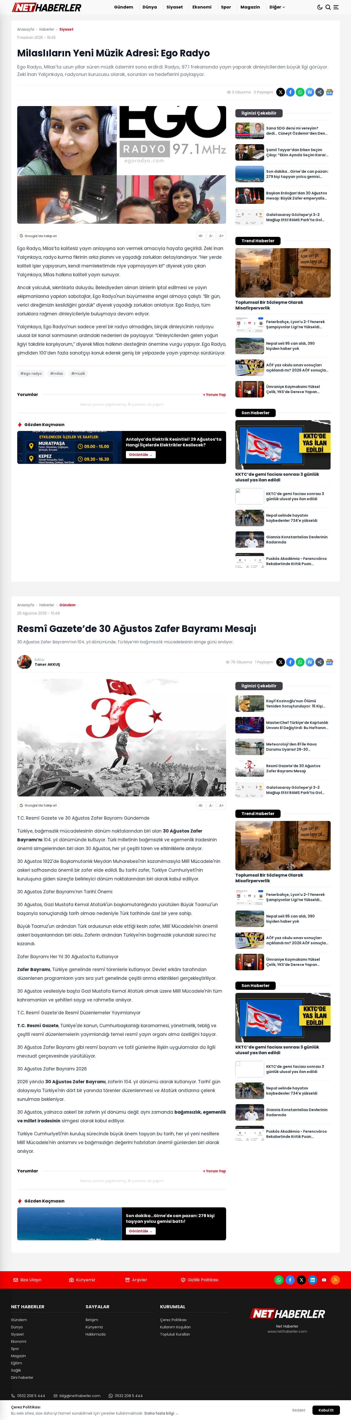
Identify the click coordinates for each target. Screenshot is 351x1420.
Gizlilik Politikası (203, 1280)
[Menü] (336, 7)
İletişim (92, 1319)
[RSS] (335, 1280)
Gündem (123, 7)
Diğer (275, 7)
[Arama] (328, 7)
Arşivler (139, 1280)
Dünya (150, 7)
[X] (301, 1280)
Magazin (250, 7)
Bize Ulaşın (30, 1280)
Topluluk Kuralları (175, 1334)
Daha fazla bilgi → (161, 1413)
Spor (226, 7)
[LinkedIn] (312, 1280)
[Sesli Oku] (201, 236)
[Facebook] (290, 1280)
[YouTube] (324, 1280)
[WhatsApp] (278, 1280)
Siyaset (175, 7)
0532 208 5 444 (31, 1395)
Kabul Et (326, 1410)
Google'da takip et (41, 235)
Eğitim (16, 1363)
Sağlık (16, 1370)
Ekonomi (201, 7)
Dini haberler (22, 1377)
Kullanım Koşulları (175, 1327)
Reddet (298, 1410)
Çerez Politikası (173, 1319)
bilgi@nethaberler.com (80, 1395)
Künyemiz (85, 1280)
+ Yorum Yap (214, 394)
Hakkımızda (96, 1334)
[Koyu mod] (320, 7)
